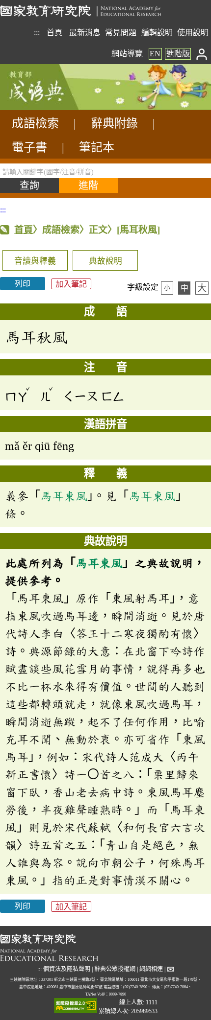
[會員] (202, 53)
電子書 (29, 147)
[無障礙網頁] (75, 1006)
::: (37, 32)
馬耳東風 (63, 495)
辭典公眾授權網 (114, 969)
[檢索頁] (49, 107)
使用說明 (193, 32)
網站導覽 (127, 53)
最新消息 (85, 32)
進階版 (178, 53)
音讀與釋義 (35, 261)
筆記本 (96, 147)
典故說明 (105, 261)
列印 (22, 283)
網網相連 (151, 969)
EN (155, 53)
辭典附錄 (114, 123)
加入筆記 (71, 283)
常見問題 (120, 32)
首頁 (54, 32)
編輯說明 (157, 32)
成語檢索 (35, 123)
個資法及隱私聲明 (66, 969)
